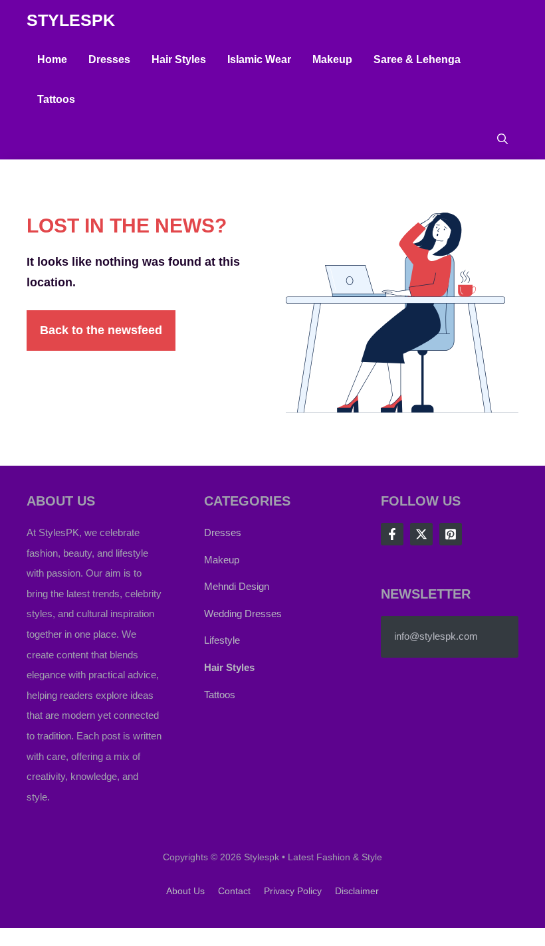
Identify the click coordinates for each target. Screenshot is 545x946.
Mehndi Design (236, 586)
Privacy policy (293, 891)
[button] (502, 139)
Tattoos (56, 99)
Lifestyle (222, 640)
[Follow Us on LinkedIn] (450, 534)
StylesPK (71, 20)
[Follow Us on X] (421, 534)
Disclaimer (357, 891)
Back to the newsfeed (101, 330)
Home (52, 59)
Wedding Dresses (243, 613)
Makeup (332, 59)
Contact (234, 891)
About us (185, 891)
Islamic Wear (259, 59)
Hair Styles (179, 59)
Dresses (109, 59)
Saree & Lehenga (417, 59)
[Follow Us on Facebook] (392, 534)
